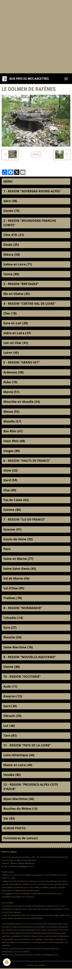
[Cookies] (7, 962)
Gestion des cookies (36, 965)
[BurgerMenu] (66, 78)
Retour (36, 154)
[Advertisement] (36, 36)
